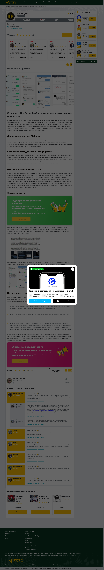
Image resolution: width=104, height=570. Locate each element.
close (72, 269)
